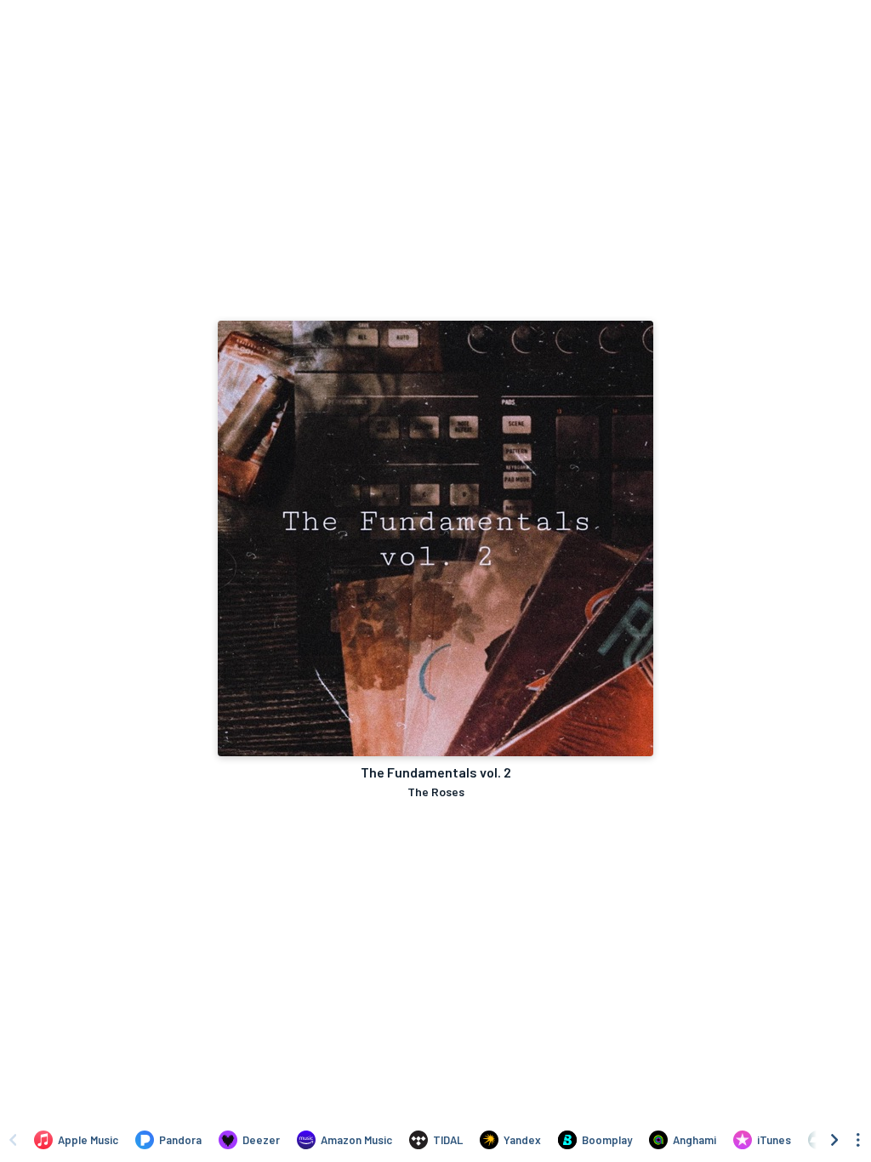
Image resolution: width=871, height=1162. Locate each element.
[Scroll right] (834, 1140)
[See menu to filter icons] (858, 1140)
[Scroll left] (13, 1140)
